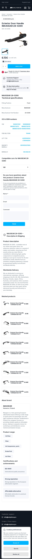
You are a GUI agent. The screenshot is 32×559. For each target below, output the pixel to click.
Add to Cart (18, 66)
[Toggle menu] (3, 7)
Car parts (9, 14)
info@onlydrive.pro (13, 81)
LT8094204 (26, 140)
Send (14, 224)
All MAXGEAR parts (8, 19)
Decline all (16, 554)
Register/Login (26, 2)
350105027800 (25, 145)
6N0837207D (26, 126)
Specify (16, 548)
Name (5, 194)
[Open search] (6, 8)
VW (4, 167)
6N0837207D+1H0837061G (21, 128)
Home (3, 14)
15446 (28, 133)
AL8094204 (26, 138)
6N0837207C (14, 126)
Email (5, 201)
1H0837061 (16, 124)
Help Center (5, 2)
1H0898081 (26, 124)
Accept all (16, 543)
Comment (6, 209)
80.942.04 (26, 152)
